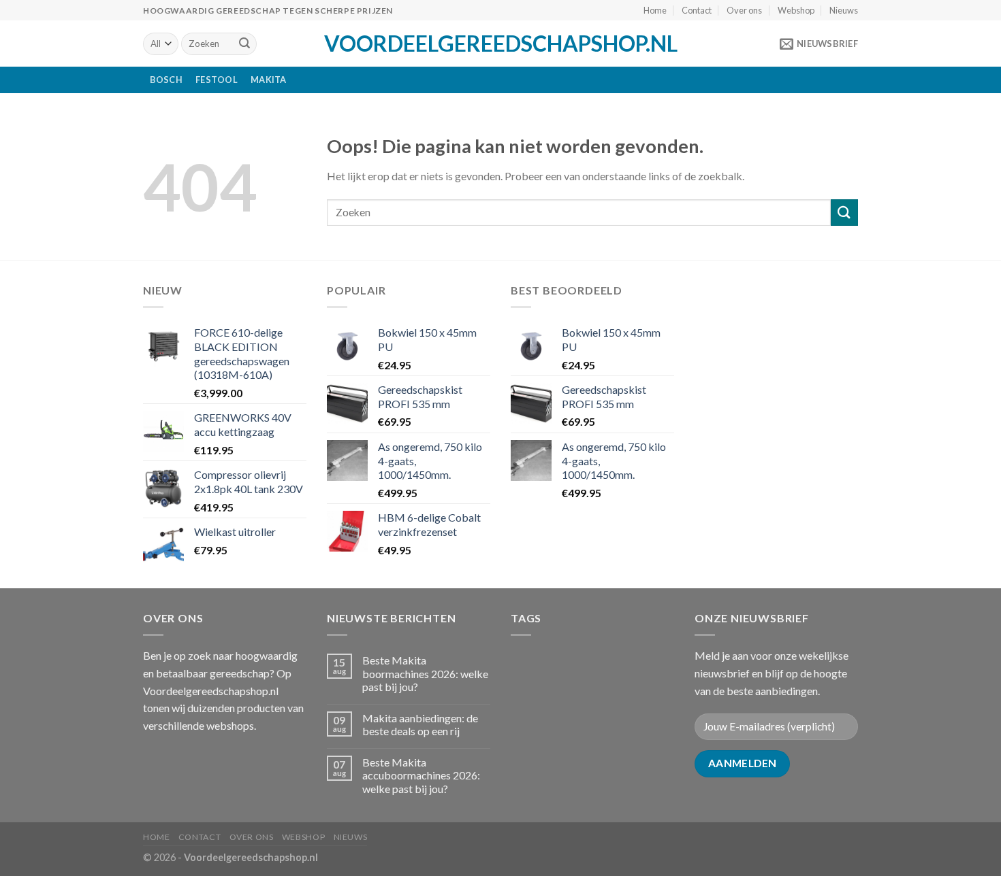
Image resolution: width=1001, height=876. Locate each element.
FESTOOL (216, 79)
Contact (697, 10)
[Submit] (244, 44)
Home (655, 10)
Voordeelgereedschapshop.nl (501, 43)
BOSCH (166, 79)
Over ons (744, 10)
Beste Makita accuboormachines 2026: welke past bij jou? (421, 775)
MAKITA (269, 79)
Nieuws (843, 10)
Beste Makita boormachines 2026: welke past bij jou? (425, 673)
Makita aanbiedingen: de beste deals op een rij (420, 724)
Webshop (796, 10)
